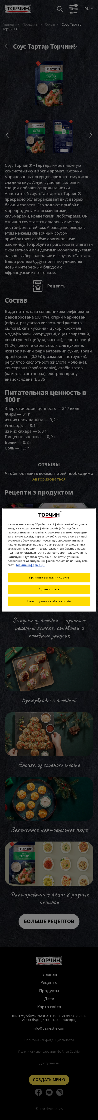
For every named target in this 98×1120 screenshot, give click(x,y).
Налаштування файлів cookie (49, 601)
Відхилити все (49, 589)
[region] (48, 560)
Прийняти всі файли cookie (49, 577)
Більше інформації (30, 565)
